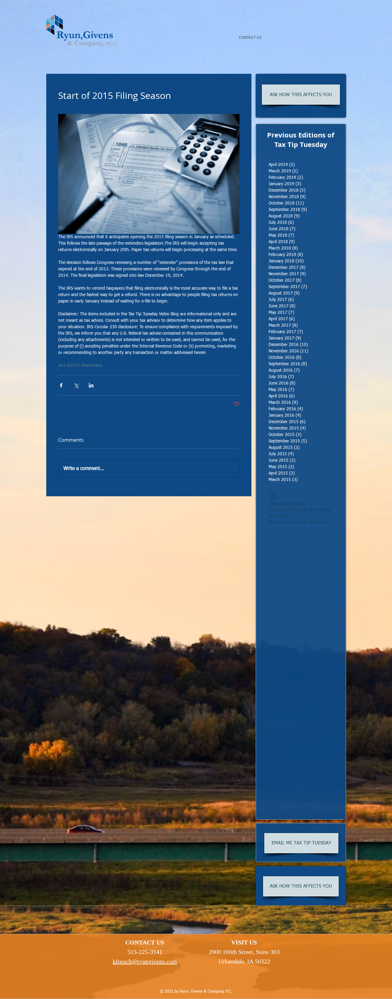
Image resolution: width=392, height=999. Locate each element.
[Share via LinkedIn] (91, 385)
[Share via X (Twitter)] (76, 385)
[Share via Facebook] (61, 385)
